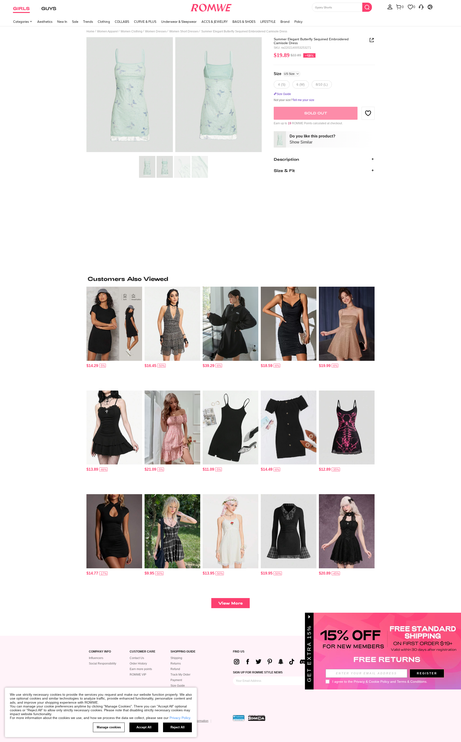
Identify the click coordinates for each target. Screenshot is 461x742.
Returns (175, 663)
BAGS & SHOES (243, 22)
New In (62, 22)
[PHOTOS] (174, 95)
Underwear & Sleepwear (179, 22)
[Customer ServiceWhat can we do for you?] (421, 7)
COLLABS (122, 22)
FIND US (238, 651)
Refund (175, 669)
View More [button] (230, 603)
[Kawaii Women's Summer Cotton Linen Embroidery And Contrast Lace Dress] (230, 531)
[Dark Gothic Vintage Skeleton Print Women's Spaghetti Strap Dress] (347, 428)
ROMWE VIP (138, 674)
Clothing (104, 22)
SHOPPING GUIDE (182, 651)
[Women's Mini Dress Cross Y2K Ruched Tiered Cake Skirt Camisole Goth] (114, 428)
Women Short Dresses (184, 31)
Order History (138, 663)
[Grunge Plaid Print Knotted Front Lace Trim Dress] (172, 531)
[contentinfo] (92, 365)
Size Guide (177, 685)
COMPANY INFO (100, 651)
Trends (88, 22)
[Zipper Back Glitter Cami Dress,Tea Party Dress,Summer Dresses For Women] (347, 324)
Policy (298, 22)
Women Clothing (131, 31)
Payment (176, 680)
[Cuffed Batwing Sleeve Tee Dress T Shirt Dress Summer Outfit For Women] (114, 324)
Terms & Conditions (411, 681)
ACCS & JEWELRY (214, 22)
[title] (230, 278)
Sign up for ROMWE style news (258, 672)
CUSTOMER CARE (142, 651)
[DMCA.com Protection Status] (256, 718)
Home (90, 31)
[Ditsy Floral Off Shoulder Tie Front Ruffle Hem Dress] (172, 428)
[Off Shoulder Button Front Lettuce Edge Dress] (288, 428)
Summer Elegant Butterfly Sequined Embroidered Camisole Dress (311, 41)
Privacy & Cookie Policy (371, 681)
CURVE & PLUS (145, 22)
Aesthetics (44, 22)
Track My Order (180, 674)
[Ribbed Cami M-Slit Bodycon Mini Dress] (230, 428)
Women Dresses (156, 31)
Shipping (176, 658)
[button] (368, 113)
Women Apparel (107, 31)
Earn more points (141, 669)
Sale (75, 22)
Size (284, 73)
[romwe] (211, 6)
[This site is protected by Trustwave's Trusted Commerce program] (238, 718)
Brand (285, 22)
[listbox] (390, 6)
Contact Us (137, 658)
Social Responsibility (102, 663)
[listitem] (114, 337)
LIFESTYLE (268, 22)
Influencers (96, 658)
